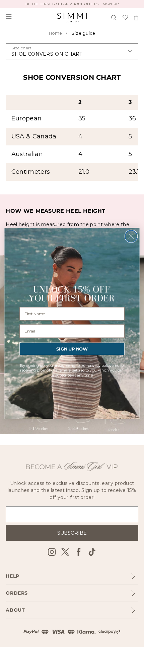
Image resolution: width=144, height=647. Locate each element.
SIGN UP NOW (71, 349)
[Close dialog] (131, 236)
